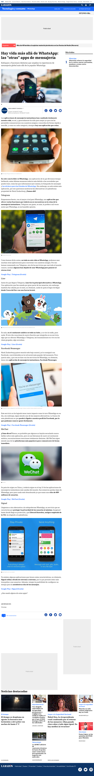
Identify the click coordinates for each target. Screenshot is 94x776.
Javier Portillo (83, 715)
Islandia (80, 1)
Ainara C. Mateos (37, 725)
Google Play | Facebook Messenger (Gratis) (18, 425)
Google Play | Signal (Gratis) (12, 589)
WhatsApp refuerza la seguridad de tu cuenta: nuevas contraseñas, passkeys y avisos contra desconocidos (80, 63)
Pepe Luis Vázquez (53, 760)
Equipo (25, 766)
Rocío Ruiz (82, 741)
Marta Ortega (61, 1)
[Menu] (90, 4)
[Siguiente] (92, 10)
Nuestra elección (70, 9)
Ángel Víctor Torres (71, 1)
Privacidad (32, 766)
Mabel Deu (8, 1)
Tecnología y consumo (14, 8)
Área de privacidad (49, 766)
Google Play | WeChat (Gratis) (13, 499)
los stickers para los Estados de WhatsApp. (19, 186)
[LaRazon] (12, 5)
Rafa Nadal (86, 1)
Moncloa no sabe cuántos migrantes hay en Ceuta (85, 710)
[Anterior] (36, 8)
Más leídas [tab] (69, 52)
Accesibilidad (61, 766)
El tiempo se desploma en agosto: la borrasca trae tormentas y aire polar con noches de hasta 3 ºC (13, 720)
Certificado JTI (71, 766)
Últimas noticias (84, 9)
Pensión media (36, 1)
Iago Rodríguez (37, 760)
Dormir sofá (44, 1)
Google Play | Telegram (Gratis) (13, 274)
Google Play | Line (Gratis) (11, 344)
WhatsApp (31, 9)
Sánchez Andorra (26, 1)
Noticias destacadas (14, 691)
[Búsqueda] (82, 4)
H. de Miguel (5, 760)
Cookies (39, 766)
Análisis (57, 9)
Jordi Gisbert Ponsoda (15, 108)
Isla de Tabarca (16, 1)
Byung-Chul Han (52, 1)
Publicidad (18, 766)
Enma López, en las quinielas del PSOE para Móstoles (86, 736)
